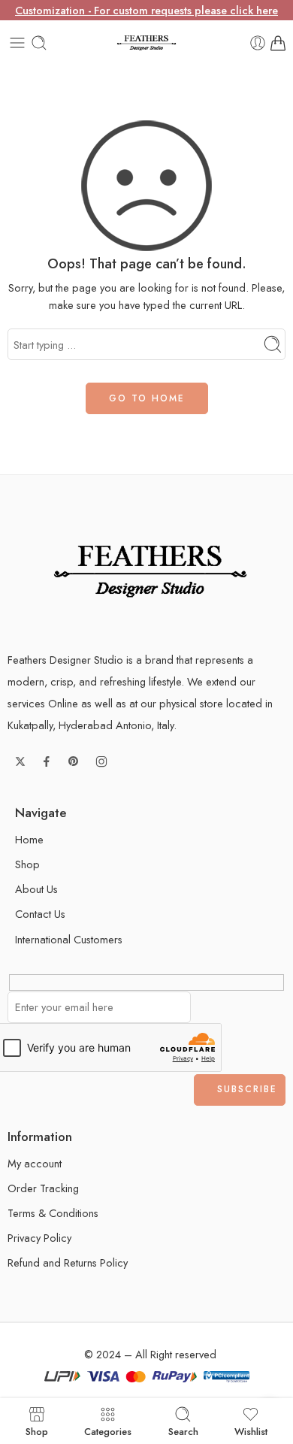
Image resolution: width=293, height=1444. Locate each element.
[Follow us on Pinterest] (74, 761)
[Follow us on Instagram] (101, 761)
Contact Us (40, 914)
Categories (107, 1430)
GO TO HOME (147, 398)
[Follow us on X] (20, 761)
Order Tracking (43, 1188)
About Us (36, 889)
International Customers (68, 939)
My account (35, 1163)
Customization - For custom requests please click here (146, 10)
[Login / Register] (258, 43)
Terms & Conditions (53, 1213)
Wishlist (250, 1430)
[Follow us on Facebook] (47, 761)
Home (29, 839)
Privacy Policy (39, 1238)
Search (183, 1430)
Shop (27, 864)
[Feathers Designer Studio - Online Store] (146, 43)
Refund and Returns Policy (68, 1262)
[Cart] (277, 43)
